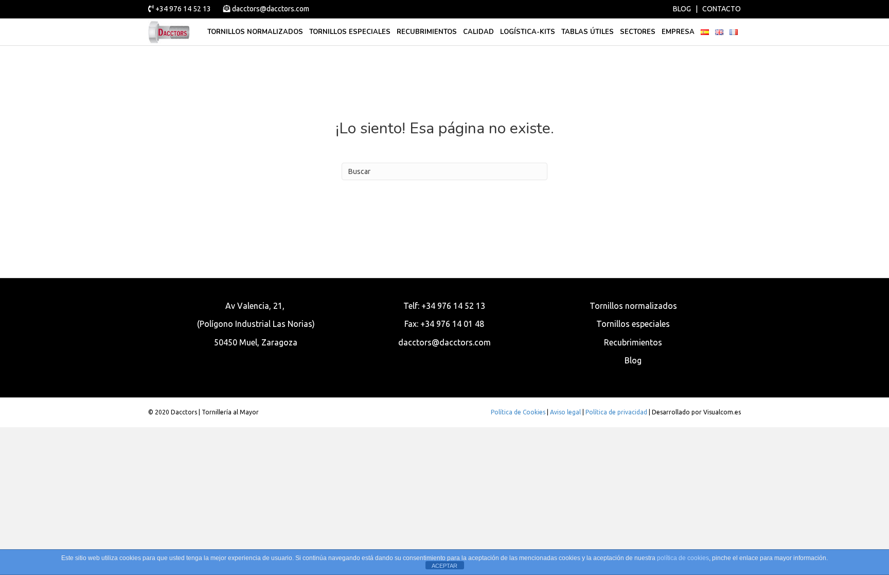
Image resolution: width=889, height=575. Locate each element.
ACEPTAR (444, 566)
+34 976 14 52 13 (183, 9)
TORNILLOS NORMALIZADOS (255, 32)
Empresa (678, 32)
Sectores (637, 32)
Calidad (478, 32)
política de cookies (683, 558)
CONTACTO (721, 9)
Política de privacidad (616, 412)
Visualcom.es (722, 412)
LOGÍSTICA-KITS (527, 32)
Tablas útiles (587, 32)
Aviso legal (565, 412)
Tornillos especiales (349, 32)
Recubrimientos (427, 32)
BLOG (682, 9)
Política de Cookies (518, 412)
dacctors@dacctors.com (269, 9)
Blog (633, 360)
